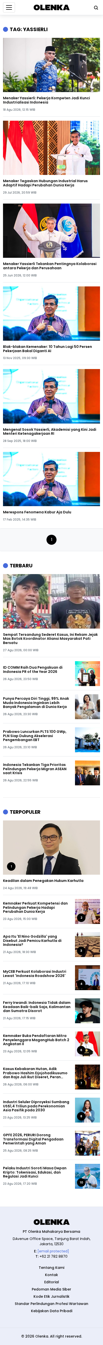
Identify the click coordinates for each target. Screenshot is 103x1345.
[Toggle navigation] (9, 7)
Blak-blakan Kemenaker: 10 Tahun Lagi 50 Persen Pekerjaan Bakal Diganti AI (47, 349)
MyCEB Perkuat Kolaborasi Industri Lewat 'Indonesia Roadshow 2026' (34, 973)
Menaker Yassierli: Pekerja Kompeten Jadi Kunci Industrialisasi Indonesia (46, 100)
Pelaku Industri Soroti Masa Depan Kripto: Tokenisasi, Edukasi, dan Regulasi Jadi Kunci (34, 1172)
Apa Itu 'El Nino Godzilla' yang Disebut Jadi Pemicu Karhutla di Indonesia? (32, 940)
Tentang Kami (51, 1267)
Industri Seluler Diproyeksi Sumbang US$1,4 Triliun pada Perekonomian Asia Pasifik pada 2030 (36, 1106)
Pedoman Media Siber (51, 1289)
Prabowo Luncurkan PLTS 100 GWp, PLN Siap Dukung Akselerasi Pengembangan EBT (34, 736)
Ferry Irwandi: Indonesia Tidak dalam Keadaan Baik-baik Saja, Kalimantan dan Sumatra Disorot (36, 1007)
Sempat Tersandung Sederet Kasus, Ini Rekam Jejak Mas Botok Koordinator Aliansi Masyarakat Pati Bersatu (50, 639)
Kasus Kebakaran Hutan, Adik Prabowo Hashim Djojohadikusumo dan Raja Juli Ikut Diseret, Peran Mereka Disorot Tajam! (35, 1073)
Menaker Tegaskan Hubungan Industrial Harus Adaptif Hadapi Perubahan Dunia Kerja (45, 183)
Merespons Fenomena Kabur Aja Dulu (37, 512)
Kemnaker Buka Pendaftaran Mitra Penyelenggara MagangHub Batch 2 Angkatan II (36, 1040)
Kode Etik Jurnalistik (52, 1296)
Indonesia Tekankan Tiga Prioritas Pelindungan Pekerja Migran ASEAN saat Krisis (34, 769)
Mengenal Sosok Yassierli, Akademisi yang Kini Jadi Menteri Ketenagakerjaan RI (49, 432)
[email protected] (53, 1251)
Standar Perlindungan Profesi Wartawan (51, 1303)
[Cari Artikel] (95, 7)
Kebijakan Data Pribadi (51, 1310)
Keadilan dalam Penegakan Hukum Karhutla (43, 881)
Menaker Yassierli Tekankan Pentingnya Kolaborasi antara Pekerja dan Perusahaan (49, 266)
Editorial (51, 1282)
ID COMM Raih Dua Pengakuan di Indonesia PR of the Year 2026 (32, 669)
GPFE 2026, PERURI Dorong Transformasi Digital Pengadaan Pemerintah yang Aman (33, 1139)
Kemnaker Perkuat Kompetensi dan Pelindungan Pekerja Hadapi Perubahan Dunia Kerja (35, 907)
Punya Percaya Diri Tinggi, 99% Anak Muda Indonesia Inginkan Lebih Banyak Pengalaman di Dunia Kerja (36, 703)
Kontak (51, 1274)
